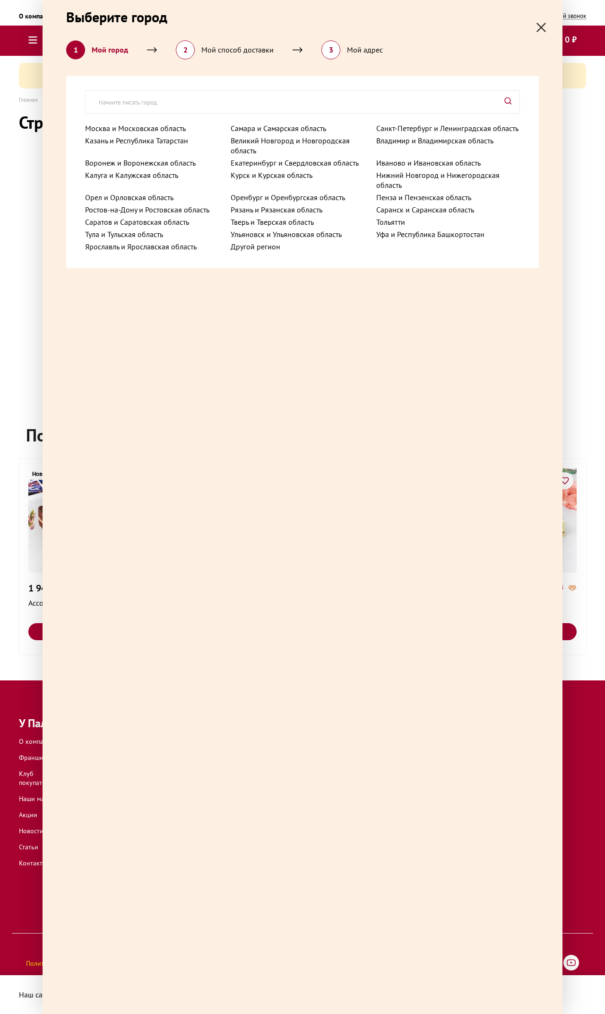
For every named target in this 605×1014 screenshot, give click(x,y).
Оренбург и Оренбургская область (288, 197)
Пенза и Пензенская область (423, 197)
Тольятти (390, 221)
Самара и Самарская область (278, 127)
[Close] (541, 27)
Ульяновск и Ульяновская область (286, 233)
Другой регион (255, 246)
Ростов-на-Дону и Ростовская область (147, 209)
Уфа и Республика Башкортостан (430, 233)
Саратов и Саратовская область (137, 221)
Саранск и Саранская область (425, 209)
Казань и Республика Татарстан (136, 140)
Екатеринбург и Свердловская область (295, 162)
